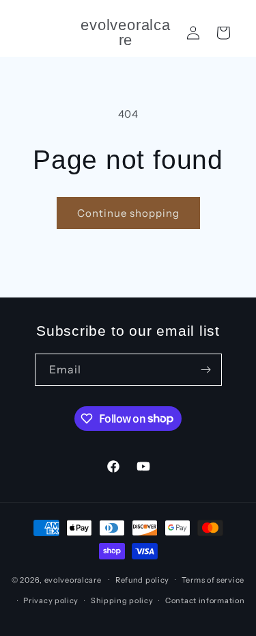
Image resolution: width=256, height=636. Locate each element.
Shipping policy (122, 600)
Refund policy (142, 580)
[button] (223, 33)
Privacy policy (51, 600)
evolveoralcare (73, 579)
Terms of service (213, 580)
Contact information (204, 600)
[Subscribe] (206, 370)
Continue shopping (128, 213)
